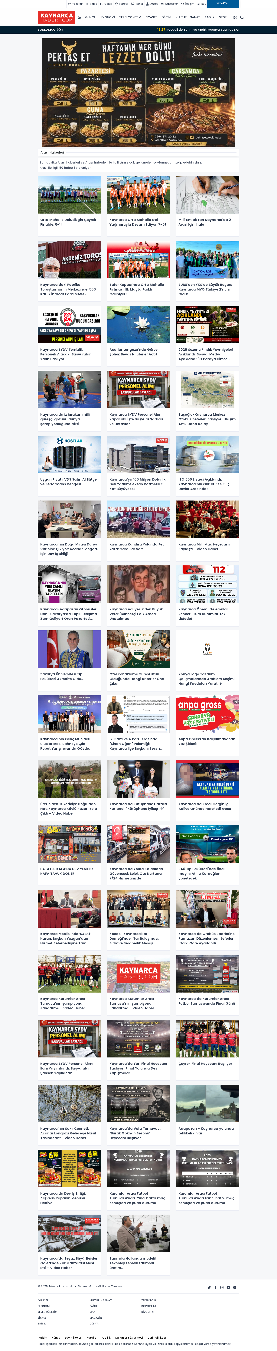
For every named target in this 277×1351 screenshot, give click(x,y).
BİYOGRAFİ (148, 1312)
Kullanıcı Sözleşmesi (129, 1338)
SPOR (223, 17)
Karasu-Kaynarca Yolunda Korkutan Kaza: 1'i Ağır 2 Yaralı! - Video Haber (133, 29)
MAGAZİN (96, 1318)
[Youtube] (228, 1287)
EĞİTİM (166, 17)
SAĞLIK (209, 17)
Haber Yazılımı (112, 1286)
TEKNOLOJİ (148, 1300)
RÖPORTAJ (148, 1306)
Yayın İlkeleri (73, 1338)
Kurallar (92, 1338)
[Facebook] (215, 1287)
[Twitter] (209, 1287)
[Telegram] (235, 1287)
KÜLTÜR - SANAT (188, 17)
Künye (56, 1338)
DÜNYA (94, 1323)
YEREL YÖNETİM (130, 17)
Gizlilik (106, 1338)
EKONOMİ (108, 17)
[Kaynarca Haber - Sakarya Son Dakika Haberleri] (56, 17)
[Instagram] (222, 1287)
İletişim (42, 1338)
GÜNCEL (91, 17)
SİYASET (151, 17)
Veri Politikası (157, 1338)
